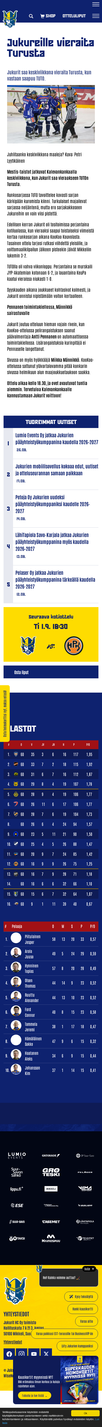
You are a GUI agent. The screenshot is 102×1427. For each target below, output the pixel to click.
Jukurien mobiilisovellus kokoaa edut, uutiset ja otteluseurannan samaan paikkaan (56, 469)
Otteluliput (74, 16)
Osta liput (21, 672)
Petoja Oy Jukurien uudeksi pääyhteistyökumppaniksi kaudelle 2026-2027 (52, 504)
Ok (85, 1413)
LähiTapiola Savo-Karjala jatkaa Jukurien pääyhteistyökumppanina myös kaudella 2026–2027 (52, 542)
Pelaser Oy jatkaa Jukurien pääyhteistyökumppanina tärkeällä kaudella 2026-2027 (55, 579)
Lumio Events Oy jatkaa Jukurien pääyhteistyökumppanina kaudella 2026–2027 (56, 438)
